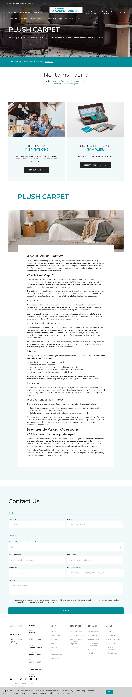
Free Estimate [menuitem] (56, 655)
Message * (12, 580)
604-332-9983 (41, 4)
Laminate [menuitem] (54, 647)
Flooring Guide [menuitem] (93, 639)
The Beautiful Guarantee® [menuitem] (93, 644)
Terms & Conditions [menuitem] (110, 648)
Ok (109, 692)
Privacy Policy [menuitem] (111, 653)
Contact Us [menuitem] (110, 643)
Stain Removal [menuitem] (93, 632)
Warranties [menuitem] (92, 649)
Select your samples (93, 165)
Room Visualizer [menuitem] (76, 632)
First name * (12, 519)
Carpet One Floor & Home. (25, 684)
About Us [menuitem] (109, 632)
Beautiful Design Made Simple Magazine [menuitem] (76, 641)
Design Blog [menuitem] (74, 647)
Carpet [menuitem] (53, 643)
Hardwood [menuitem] (55, 639)
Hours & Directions (91, 12)
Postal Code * (13, 567)
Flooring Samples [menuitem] (76, 636)
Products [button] (11, 12)
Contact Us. (49, 62)
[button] (117, 12)
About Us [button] (38, 12)
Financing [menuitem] (55, 658)
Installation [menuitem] (92, 653)
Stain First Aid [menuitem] (93, 636)
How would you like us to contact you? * (22, 542)
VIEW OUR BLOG (34, 170)
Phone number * (14, 554)
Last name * (71, 519)
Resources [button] (25, 12)
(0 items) (125, 12)
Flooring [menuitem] (54, 632)
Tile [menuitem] (52, 651)
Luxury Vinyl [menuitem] (56, 636)
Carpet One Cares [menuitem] (113, 639)
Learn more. (66, 693)
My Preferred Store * (74, 567)
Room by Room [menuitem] (112, 636)
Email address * (72, 554)
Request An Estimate (107, 12)
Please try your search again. (66, 84)
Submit (66, 610)
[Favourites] (121, 12)
